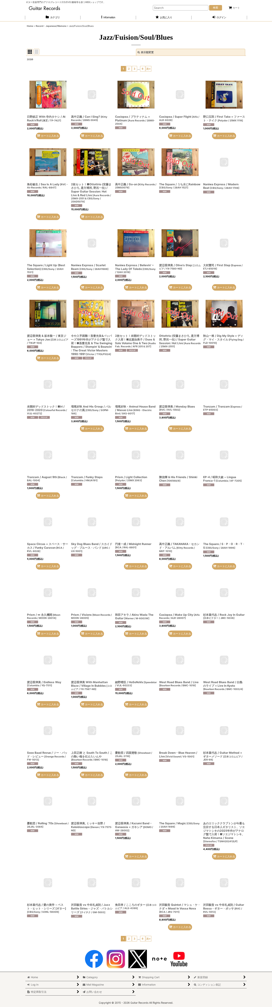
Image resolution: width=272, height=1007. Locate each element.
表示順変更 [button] (147, 52)
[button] (108, 17)
